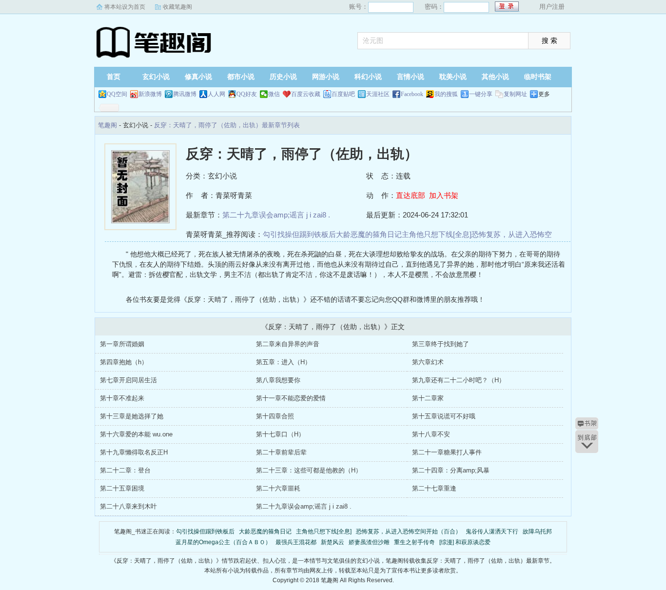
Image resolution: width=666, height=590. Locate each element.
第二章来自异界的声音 (287, 344)
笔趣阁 (155, 41)
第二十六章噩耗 (278, 488)
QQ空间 (117, 94)
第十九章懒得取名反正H (134, 452)
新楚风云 (332, 542)
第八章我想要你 (278, 380)
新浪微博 (150, 94)
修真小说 (198, 76)
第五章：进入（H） (283, 362)
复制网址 (515, 94)
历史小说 (283, 76)
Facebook (412, 94)
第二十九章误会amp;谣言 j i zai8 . (276, 215)
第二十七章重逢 (434, 488)
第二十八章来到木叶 (128, 506)
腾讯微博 (184, 94)
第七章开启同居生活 (128, 380)
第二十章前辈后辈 (281, 452)
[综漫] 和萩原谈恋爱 (464, 542)
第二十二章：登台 (125, 470)
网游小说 (325, 76)
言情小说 (410, 76)
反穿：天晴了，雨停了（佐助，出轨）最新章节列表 (227, 125)
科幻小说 (368, 76)
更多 (544, 94)
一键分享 (480, 94)
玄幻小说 (156, 76)
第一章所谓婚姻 (122, 344)
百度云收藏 (305, 94)
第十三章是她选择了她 (131, 416)
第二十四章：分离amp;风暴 (451, 470)
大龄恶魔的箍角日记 (369, 234)
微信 (274, 94)
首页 (113, 76)
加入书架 (443, 195)
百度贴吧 (343, 94)
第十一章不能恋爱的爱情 (291, 398)
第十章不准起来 (122, 398)
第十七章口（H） (280, 434)
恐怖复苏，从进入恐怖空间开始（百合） (408, 531)
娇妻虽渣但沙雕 (369, 542)
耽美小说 (453, 76)
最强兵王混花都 (295, 542)
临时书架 (537, 76)
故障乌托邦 (537, 531)
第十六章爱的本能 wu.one (136, 434)
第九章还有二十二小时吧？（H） (458, 380)
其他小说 (495, 76)
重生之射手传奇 (414, 542)
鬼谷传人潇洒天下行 (492, 531)
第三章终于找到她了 (440, 344)
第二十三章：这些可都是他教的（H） (309, 470)
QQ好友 (246, 94)
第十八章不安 (431, 434)
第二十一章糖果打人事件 (447, 452)
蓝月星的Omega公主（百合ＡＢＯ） (223, 542)
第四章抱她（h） (124, 362)
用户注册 (552, 6)
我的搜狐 (446, 94)
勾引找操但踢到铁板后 (299, 234)
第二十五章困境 (122, 488)
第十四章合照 (275, 416)
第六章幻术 (428, 362)
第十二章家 (428, 398)
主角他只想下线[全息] (436, 234)
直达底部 (410, 195)
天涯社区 (378, 94)
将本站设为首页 (124, 6)
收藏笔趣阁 (177, 6)
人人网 (216, 94)
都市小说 (241, 76)
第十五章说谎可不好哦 (443, 416)
